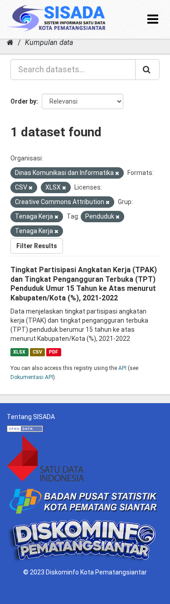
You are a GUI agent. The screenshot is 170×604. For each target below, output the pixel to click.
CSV (37, 352)
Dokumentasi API (31, 377)
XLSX (19, 352)
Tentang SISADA (31, 416)
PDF (53, 352)
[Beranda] (10, 42)
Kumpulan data (49, 42)
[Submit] (147, 69)
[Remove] (117, 173)
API (122, 368)
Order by (23, 101)
